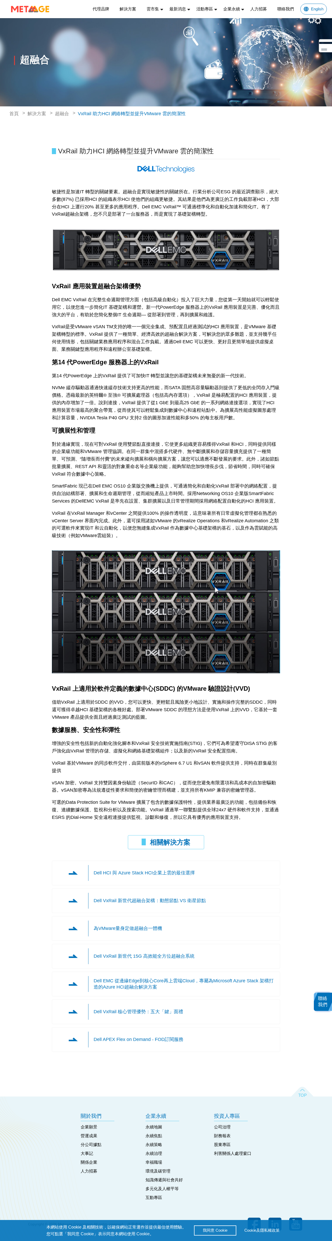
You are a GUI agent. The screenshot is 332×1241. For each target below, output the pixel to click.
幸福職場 (154, 1162)
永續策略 (154, 1144)
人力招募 (258, 9)
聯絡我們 (285, 9)
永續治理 (154, 1153)
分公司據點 (91, 1144)
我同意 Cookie (215, 1230)
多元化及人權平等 (162, 1189)
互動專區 (154, 1197)
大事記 (87, 1153)
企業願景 (89, 1127)
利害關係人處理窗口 (232, 1153)
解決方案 (128, 9)
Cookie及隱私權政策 (262, 1230)
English (317, 9)
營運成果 (89, 1136)
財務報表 (222, 1136)
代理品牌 (101, 9)
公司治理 (222, 1127)
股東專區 (222, 1144)
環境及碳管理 (158, 1171)
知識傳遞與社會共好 (164, 1180)
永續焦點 (154, 1136)
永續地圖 (154, 1127)
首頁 (14, 113)
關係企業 (89, 1162)
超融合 (62, 113)
